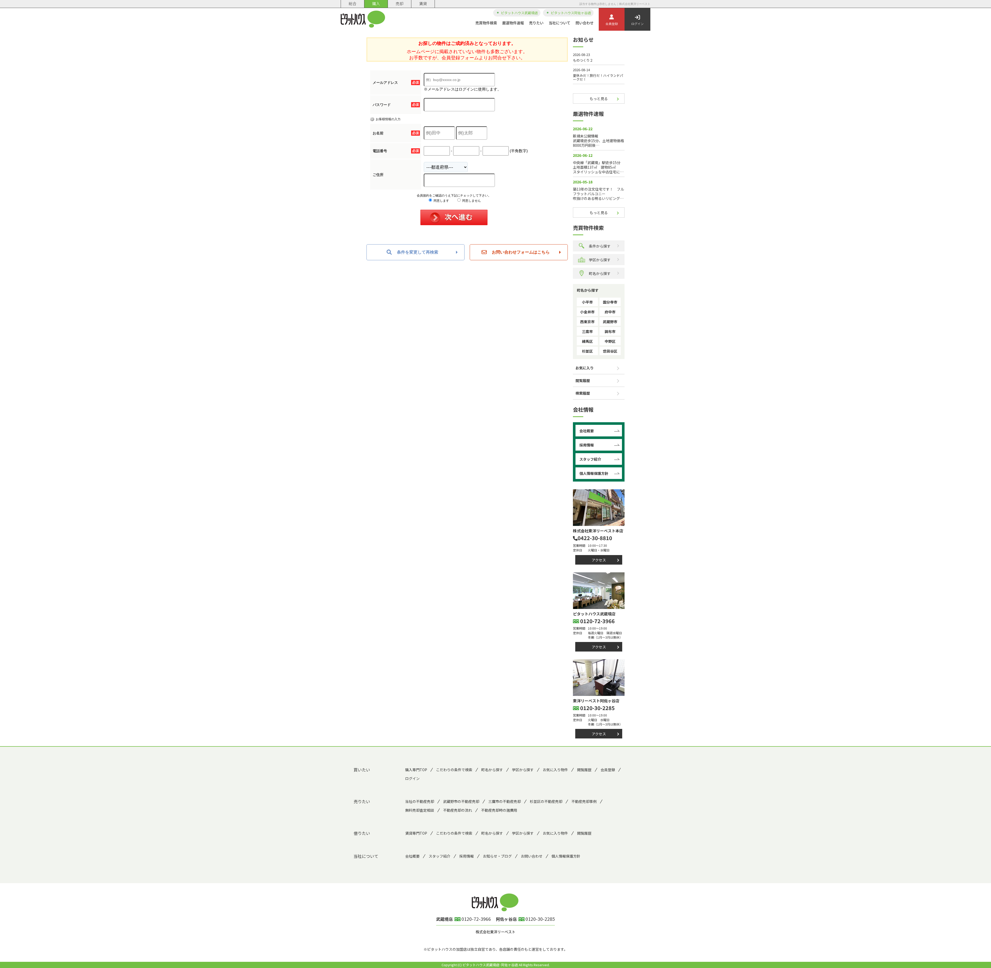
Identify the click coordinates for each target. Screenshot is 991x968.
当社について (559, 22)
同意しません (471, 200)
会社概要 (586, 430)
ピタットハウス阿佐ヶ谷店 (571, 12)
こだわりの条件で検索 (454, 769)
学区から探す (600, 259)
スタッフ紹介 (590, 459)
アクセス (599, 560)
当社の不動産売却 (419, 801)
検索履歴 (583, 393)
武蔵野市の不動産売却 (461, 801)
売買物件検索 (486, 22)
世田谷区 (610, 351)
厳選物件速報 (513, 22)
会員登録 (611, 23)
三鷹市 (587, 331)
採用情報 (586, 445)
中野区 (610, 341)
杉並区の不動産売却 (546, 801)
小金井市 (587, 311)
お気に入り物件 (555, 769)
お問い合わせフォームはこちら (521, 252)
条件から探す (600, 246)
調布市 (610, 331)
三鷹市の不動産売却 (504, 801)
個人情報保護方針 (593, 473)
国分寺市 (610, 302)
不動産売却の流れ (457, 810)
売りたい (536, 22)
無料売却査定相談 (419, 810)
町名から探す (600, 273)
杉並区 (587, 351)
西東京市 (587, 321)
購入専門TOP (416, 769)
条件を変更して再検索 (417, 252)
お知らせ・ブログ (497, 856)
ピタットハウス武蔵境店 (519, 12)
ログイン (637, 23)
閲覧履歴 (583, 380)
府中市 (610, 311)
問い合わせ (585, 22)
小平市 (587, 302)
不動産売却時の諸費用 (499, 810)
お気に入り (585, 367)
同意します (441, 200)
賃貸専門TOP (416, 833)
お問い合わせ (531, 856)
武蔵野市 (610, 321)
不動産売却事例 (584, 801)
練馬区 (587, 341)
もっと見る (599, 98)
